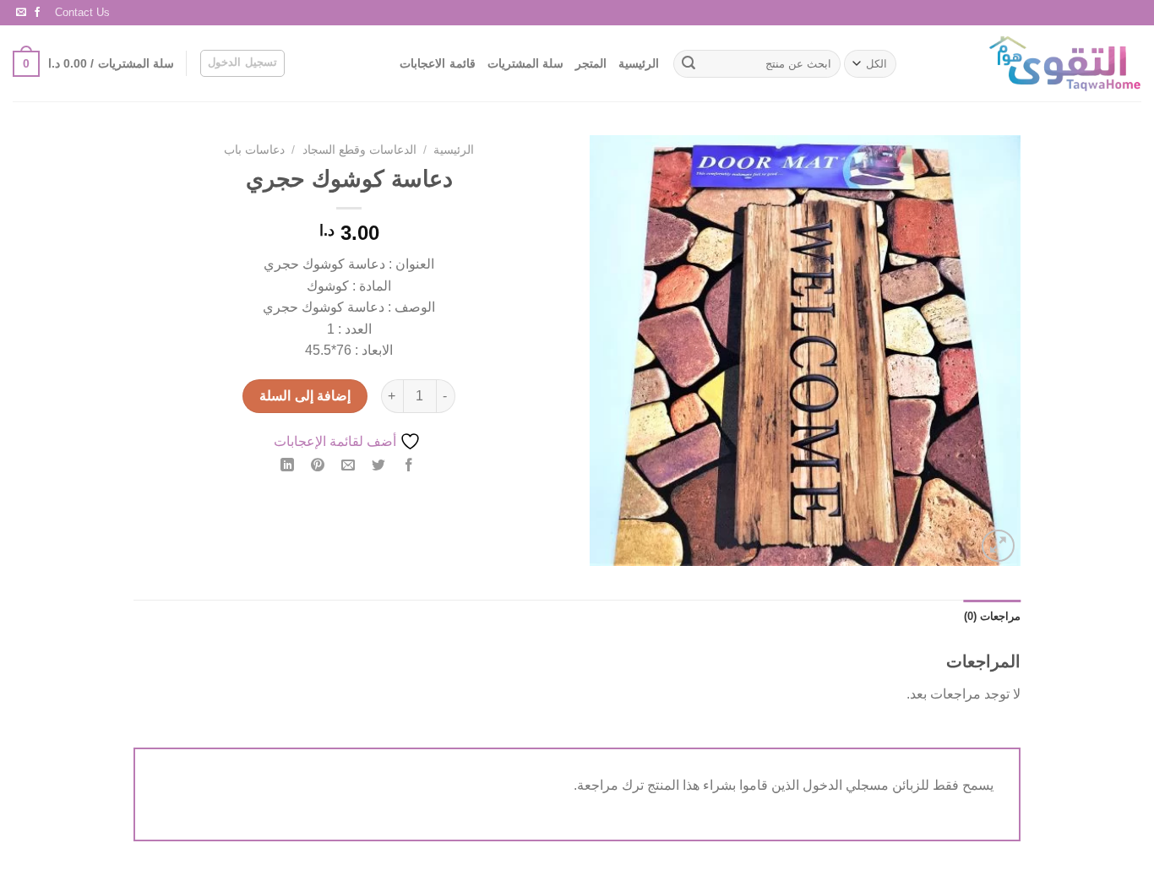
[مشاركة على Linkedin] (287, 466)
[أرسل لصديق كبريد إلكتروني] (348, 466)
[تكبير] (998, 546)
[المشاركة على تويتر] (379, 466)
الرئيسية (638, 63)
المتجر (591, 63)
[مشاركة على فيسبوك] (409, 466)
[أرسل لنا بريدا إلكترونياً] (21, 13)
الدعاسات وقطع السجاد (359, 150)
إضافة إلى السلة (305, 396)
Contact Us (82, 12)
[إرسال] (688, 64)
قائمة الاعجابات (437, 63)
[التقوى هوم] (1033, 63)
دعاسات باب (254, 150)
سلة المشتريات (525, 63)
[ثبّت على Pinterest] (318, 466)
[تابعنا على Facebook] (37, 13)
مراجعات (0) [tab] (992, 616)
